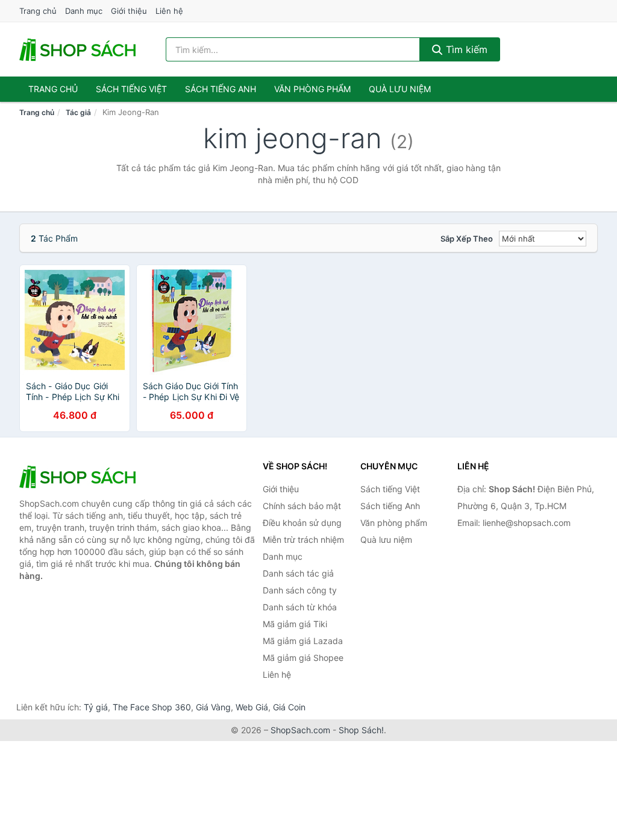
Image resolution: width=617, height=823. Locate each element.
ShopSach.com (300, 730)
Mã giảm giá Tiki (295, 624)
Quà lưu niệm (400, 89)
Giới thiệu (129, 11)
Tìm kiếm (465, 49)
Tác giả (78, 112)
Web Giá (252, 707)
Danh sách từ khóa (300, 607)
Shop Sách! (361, 730)
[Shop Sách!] (79, 477)
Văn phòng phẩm (312, 89)
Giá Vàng (213, 707)
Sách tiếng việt (131, 89)
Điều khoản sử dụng (302, 523)
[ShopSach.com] (79, 49)
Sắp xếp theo (466, 238)
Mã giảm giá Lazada (303, 641)
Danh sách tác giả (298, 573)
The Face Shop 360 (152, 707)
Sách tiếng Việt (390, 489)
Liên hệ (169, 11)
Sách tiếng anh (220, 89)
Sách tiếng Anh (390, 506)
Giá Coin (289, 707)
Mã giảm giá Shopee (303, 657)
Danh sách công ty (300, 590)
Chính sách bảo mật (302, 506)
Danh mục (83, 11)
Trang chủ (38, 11)
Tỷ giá (96, 707)
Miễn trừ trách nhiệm (303, 539)
